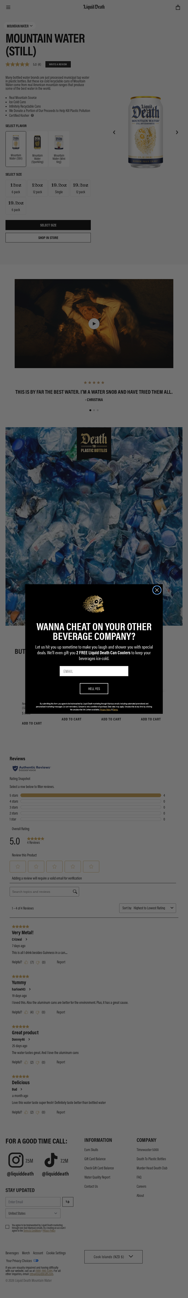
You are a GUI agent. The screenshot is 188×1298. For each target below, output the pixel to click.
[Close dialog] (157, 590)
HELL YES (94, 688)
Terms (115, 709)
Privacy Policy (105, 709)
